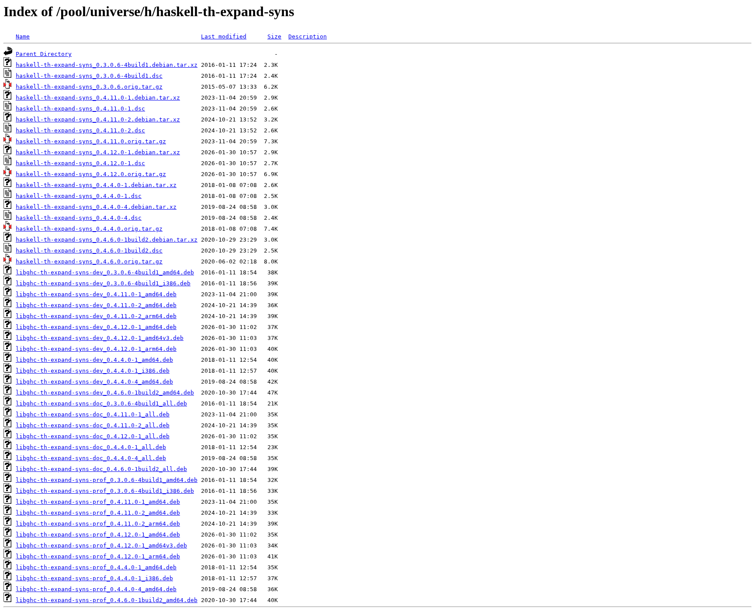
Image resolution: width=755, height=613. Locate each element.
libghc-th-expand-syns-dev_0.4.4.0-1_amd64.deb (94, 360)
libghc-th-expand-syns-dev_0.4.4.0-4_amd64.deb (94, 381)
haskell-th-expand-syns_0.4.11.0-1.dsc (80, 108)
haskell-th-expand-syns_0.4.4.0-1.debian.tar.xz (96, 185)
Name (23, 36)
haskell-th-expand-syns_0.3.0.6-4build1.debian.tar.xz (106, 65)
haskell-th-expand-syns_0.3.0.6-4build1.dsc (89, 76)
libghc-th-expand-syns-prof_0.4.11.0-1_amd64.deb (98, 502)
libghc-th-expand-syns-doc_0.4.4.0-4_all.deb (91, 458)
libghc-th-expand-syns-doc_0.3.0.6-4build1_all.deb (101, 403)
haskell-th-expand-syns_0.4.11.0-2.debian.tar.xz (98, 119)
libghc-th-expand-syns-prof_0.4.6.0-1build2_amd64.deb (106, 600)
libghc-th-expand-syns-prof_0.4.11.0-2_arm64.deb (98, 523)
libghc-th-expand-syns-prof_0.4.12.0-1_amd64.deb (98, 534)
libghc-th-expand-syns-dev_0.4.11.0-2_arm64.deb (96, 316)
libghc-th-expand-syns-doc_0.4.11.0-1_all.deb (93, 414)
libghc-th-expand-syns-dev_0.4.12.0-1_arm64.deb (96, 349)
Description (307, 36)
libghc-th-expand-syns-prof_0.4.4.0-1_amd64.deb (96, 567)
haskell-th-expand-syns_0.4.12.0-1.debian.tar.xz (98, 152)
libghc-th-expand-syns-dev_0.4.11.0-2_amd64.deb (96, 305)
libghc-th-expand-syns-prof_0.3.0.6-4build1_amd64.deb (106, 480)
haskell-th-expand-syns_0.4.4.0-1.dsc (79, 196)
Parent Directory (44, 54)
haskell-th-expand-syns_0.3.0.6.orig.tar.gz (89, 86)
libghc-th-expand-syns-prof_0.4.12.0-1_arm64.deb (98, 556)
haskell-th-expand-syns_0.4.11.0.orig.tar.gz (91, 141)
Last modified (223, 36)
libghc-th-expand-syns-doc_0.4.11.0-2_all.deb (93, 425)
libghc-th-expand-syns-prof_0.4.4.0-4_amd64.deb (96, 589)
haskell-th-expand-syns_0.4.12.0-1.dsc (80, 163)
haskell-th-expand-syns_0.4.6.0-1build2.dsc (89, 250)
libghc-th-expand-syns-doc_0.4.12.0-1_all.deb (93, 436)
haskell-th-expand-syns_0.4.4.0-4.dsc (79, 218)
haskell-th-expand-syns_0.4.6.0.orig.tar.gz (89, 261)
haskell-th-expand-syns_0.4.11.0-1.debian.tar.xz (98, 97)
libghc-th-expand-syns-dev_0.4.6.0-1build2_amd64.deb (105, 392)
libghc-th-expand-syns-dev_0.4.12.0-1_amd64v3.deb (100, 338)
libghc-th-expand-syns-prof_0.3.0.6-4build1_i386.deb (105, 491)
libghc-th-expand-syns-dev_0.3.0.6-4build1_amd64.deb (105, 272)
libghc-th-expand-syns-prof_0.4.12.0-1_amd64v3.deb (101, 545)
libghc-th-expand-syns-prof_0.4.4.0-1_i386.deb (94, 578)
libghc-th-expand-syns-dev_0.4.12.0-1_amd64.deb (96, 327)
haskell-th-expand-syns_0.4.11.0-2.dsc (80, 130)
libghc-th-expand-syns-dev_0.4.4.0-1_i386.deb (93, 370)
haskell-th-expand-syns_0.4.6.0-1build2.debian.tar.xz (106, 239)
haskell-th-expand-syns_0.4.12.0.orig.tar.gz (91, 174)
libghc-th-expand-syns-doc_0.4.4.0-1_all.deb (91, 447)
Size (274, 36)
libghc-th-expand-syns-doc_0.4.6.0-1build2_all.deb (101, 469)
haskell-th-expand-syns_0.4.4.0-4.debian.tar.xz (96, 207)
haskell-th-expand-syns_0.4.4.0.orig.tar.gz (89, 228)
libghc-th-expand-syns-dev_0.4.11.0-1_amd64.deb (96, 294)
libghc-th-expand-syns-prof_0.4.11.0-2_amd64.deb (98, 512)
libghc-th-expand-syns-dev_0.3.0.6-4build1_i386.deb (103, 283)
